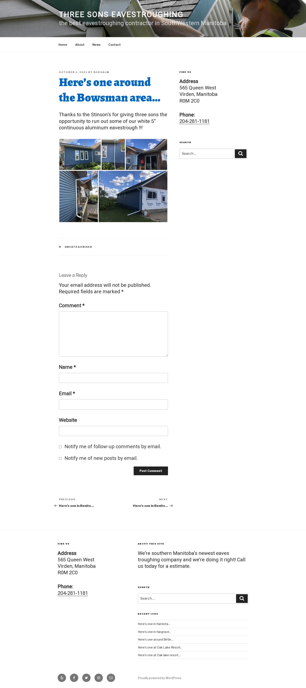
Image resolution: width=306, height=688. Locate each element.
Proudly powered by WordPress (159, 678)
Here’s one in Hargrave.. (154, 632)
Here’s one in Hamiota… (154, 624)
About (80, 44)
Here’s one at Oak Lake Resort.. (160, 647)
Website (68, 420)
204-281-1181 (194, 121)
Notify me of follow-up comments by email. (113, 446)
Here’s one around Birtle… (155, 639)
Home (62, 44)
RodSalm (101, 72)
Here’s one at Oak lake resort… (159, 655)
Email (67, 393)
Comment (72, 305)
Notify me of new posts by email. (101, 458)
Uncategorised (79, 246)
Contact (114, 44)
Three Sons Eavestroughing (121, 14)
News (96, 44)
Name (67, 367)
